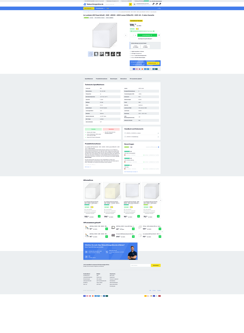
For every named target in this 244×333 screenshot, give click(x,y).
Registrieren (112, 277)
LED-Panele (98, 11)
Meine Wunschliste (113, 284)
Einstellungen (112, 286)
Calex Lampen (99, 282)
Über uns (85, 284)
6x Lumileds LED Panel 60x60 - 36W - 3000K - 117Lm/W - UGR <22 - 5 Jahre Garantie (112, 202)
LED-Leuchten (91, 11)
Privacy (154, 290)
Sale (108, 8)
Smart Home (99, 277)
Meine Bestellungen (114, 282)
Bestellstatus (112, 280)
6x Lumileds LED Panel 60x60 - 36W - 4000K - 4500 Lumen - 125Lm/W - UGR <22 (91, 202)
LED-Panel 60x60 (104, 11)
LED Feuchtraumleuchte (101, 280)
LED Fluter (99, 284)
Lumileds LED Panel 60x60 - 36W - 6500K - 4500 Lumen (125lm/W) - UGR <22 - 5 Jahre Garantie (132, 202)
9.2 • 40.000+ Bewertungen (156, 1)
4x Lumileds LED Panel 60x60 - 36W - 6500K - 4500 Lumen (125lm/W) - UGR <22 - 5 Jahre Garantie (151, 202)
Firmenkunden (99, 8)
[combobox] (117, 4)
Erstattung (85, 282)
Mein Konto (112, 275)
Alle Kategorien (88, 8)
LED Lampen (99, 279)
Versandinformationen (87, 277)
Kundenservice (86, 275)
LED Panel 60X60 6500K (113, 11)
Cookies (159, 290)
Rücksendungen (86, 279)
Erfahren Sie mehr (152, 63)
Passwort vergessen (114, 279)
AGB (150, 290)
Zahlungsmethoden (87, 280)
